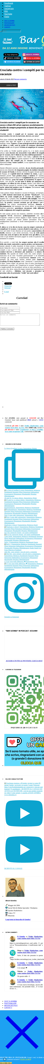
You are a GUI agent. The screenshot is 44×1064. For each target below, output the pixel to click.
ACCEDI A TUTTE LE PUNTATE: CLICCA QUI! (24, 661)
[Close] (22, 1054)
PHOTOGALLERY (9, 23)
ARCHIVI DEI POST (9, 25)
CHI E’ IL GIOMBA (9, 21)
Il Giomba (21, 936)
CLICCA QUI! (25, 1059)
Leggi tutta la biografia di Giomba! (18, 919)
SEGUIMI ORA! (6, 1063)
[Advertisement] (22, 354)
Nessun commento (20, 79)
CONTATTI (7, 27)
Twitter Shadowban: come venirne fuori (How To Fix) (24, 427)
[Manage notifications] (4, 1059)
